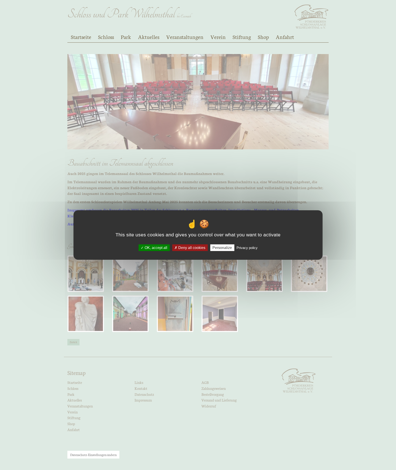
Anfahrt (285, 36)
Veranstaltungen (185, 36)
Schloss (106, 36)
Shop (263, 36)
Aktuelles (148, 36)
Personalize (222, 248)
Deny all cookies (191, 248)
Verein (218, 36)
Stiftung (242, 36)
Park (126, 36)
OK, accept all (155, 248)
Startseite (81, 36)
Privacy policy (247, 248)
